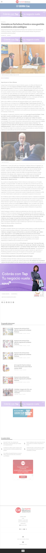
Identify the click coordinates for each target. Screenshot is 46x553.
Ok (23, 550)
